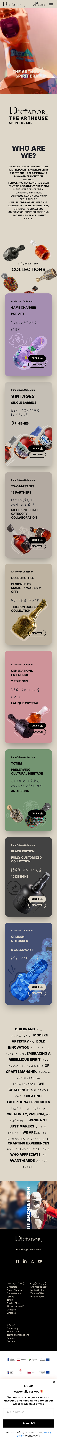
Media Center (37, 1290)
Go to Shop (13, 1328)
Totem (10, 1299)
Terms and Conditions (18, 1335)
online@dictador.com (30, 1249)
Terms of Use (37, 1293)
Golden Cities (13, 1303)
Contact (11, 1341)
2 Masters (12, 1286)
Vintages (11, 1313)
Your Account (14, 1331)
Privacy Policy (37, 1296)
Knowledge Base (39, 1286)
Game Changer (14, 1290)
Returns (11, 1338)
